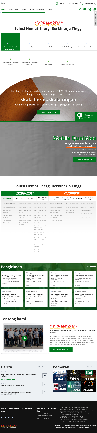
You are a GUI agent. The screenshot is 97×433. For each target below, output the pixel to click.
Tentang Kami (74, 3)
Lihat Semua (91, 267)
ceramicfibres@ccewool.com (47, 415)
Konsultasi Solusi (89, 116)
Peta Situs (57, 425)
